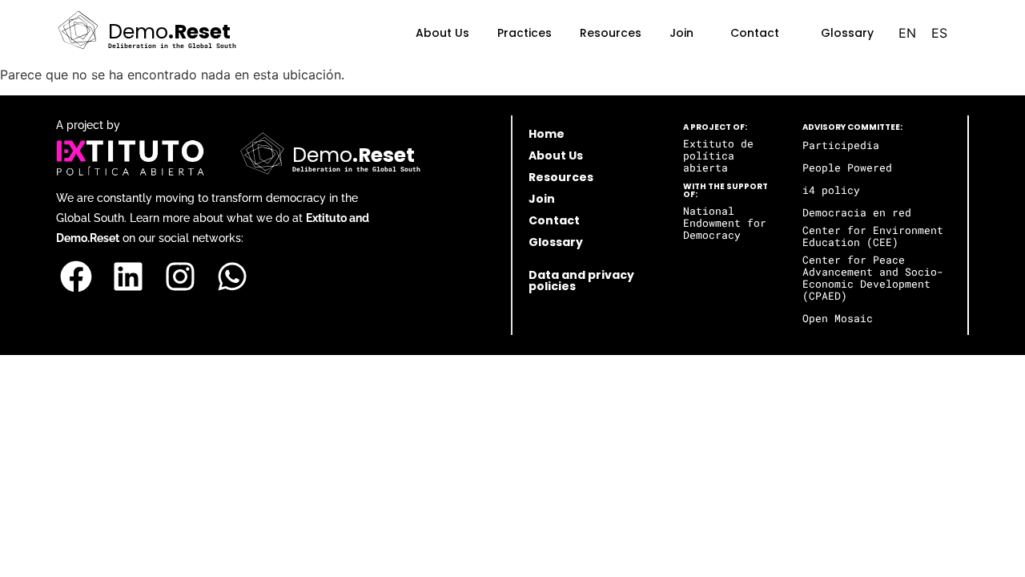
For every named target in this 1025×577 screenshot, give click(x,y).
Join (681, 33)
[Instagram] (180, 276)
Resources (610, 33)
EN (907, 33)
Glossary (847, 33)
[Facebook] (76, 276)
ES (939, 33)
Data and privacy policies (581, 280)
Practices (524, 33)
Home (547, 134)
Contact (754, 33)
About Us (442, 33)
